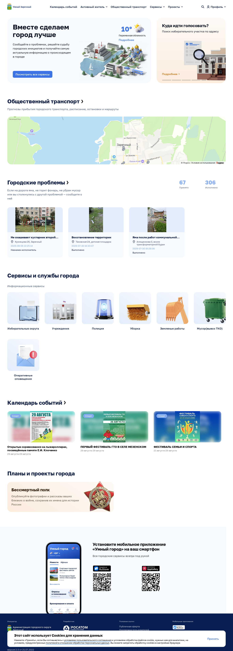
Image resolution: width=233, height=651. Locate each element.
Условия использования (203, 162)
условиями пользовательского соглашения (87, 640)
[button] (148, 161)
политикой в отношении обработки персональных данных (77, 642)
